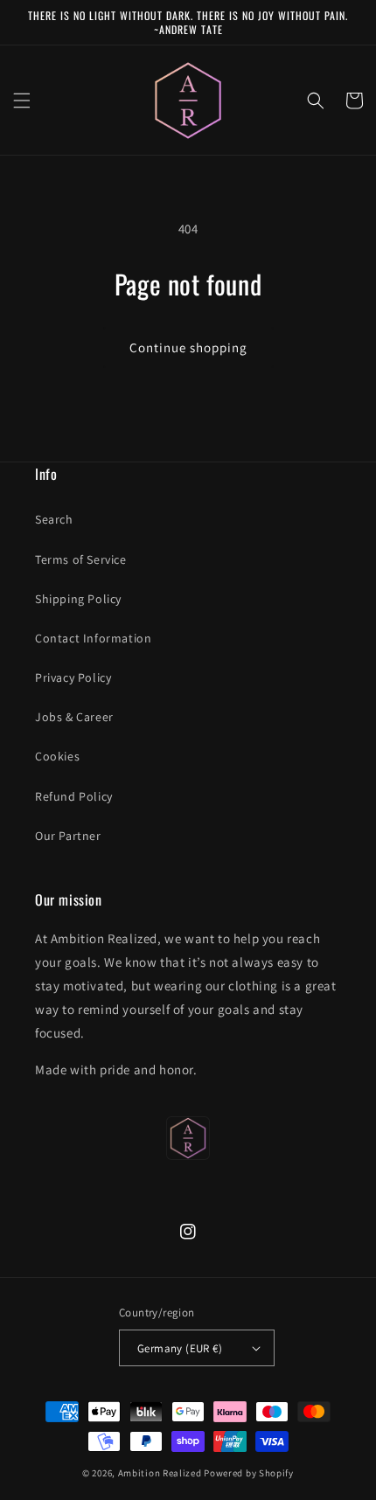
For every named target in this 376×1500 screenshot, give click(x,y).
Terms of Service (81, 559)
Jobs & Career (74, 717)
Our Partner (68, 836)
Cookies (57, 756)
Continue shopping (188, 347)
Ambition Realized (160, 1473)
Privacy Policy (73, 677)
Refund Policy (74, 796)
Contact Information (93, 638)
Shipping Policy (78, 599)
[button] (22, 100)
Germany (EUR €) (179, 1348)
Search (54, 519)
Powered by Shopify (249, 1473)
